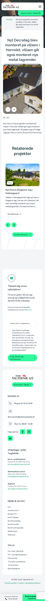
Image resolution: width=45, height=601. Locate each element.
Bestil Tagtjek (13, 517)
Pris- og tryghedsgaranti (17, 555)
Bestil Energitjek (14, 521)
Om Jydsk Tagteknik (16, 551)
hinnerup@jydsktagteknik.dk (19, 464)
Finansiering (12, 558)
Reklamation (12, 531)
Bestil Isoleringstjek (15, 528)
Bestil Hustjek (13, 524)
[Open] (40, 6)
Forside (9, 19)
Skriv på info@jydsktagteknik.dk (21, 417)
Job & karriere (13, 565)
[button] (8, 109)
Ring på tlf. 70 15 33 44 (23, 403)
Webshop (11, 535)
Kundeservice (13, 510)
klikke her (28, 310)
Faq (9, 507)
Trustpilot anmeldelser (17, 561)
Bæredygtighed (14, 568)
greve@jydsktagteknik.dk (18, 489)
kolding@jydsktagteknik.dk (18, 476)
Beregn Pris (12, 514)
